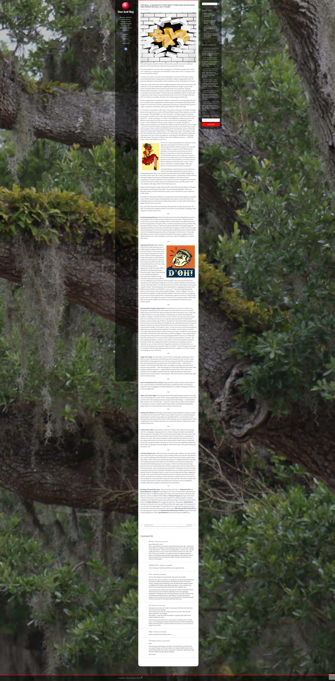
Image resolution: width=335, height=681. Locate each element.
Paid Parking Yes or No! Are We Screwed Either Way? (210, 28)
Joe (150, 605)
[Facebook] (126, 49)
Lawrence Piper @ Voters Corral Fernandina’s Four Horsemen (210, 80)
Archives (125, 43)
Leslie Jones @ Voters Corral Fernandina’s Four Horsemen (211, 102)
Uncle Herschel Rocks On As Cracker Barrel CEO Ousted (210, 35)
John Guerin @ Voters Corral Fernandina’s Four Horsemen (211, 69)
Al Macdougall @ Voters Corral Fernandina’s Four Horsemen (210, 58)
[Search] (218, 4)
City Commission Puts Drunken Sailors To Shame (210, 21)
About (125, 34)
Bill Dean (151, 541)
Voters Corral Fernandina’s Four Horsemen (209, 15)
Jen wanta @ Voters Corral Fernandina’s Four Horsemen (211, 48)
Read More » (207, 18)
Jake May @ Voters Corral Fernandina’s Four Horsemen (211, 91)
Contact (125, 39)
